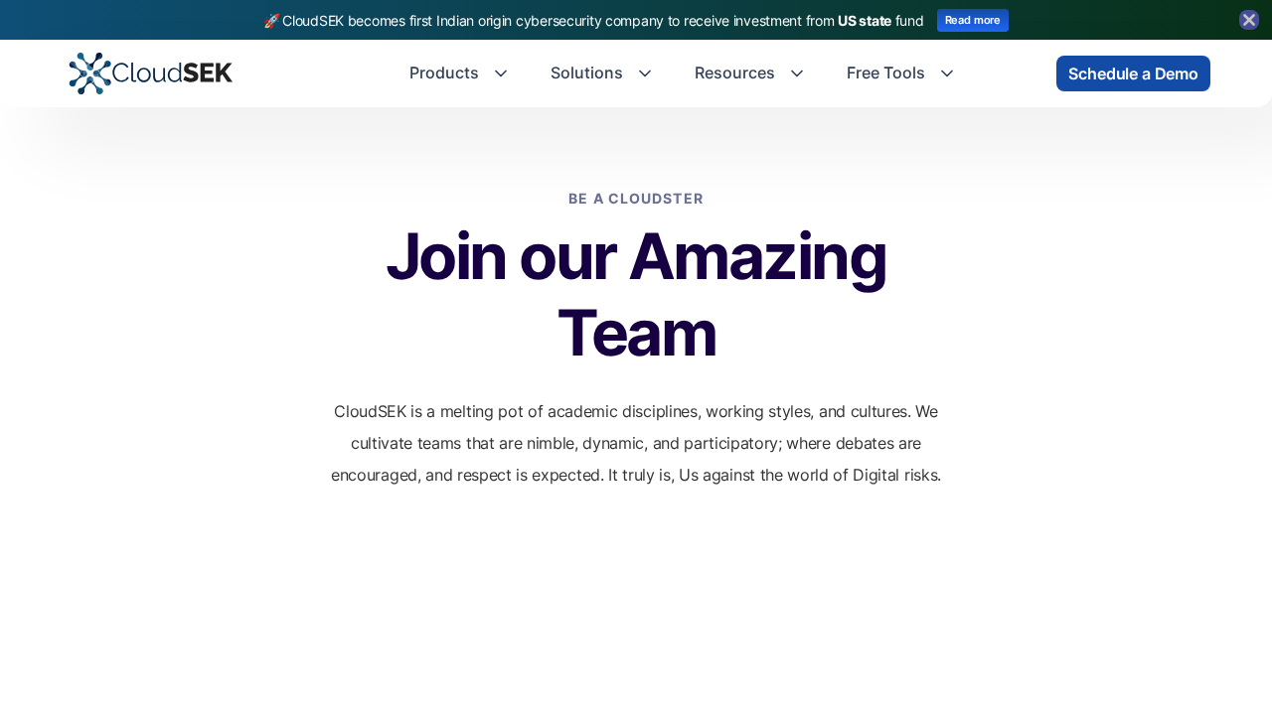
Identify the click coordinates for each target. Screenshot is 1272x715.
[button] (460, 73)
